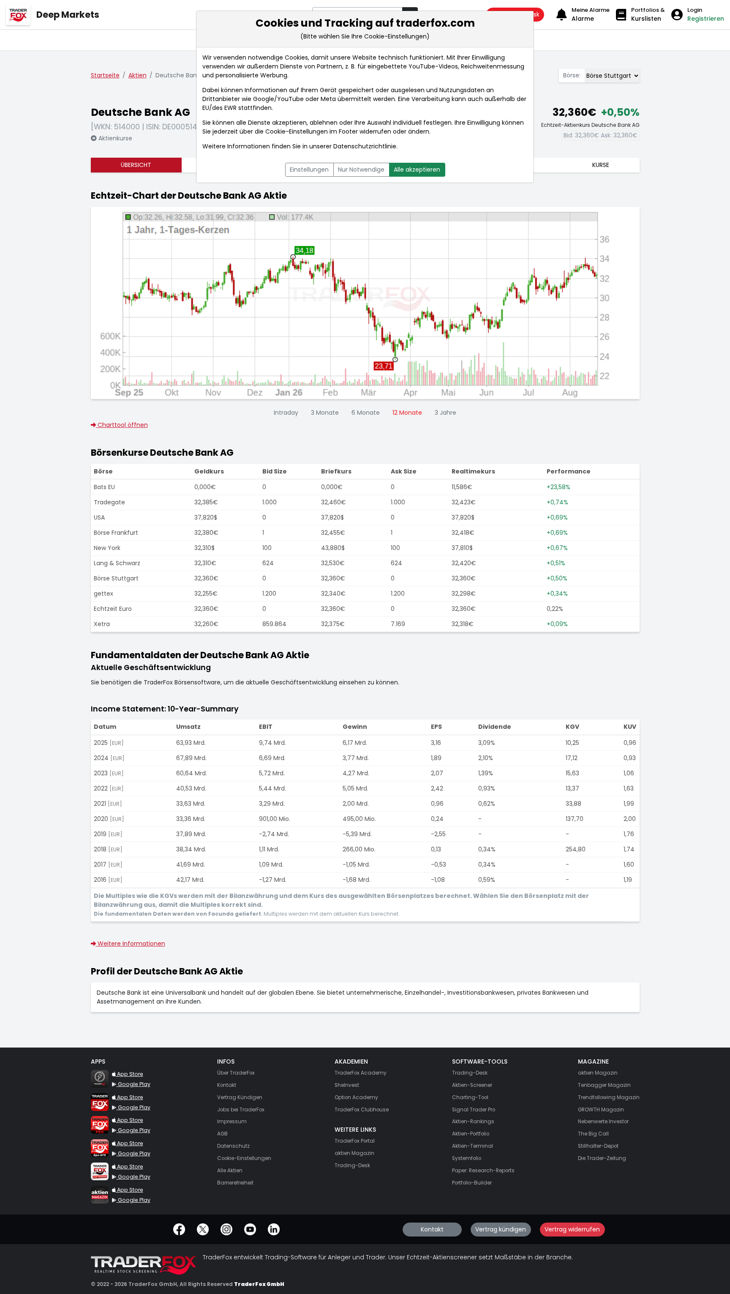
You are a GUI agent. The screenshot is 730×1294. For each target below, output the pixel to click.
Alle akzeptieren (417, 169)
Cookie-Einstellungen (296, 131)
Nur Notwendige (361, 169)
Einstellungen (309, 169)
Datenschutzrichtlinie (364, 146)
